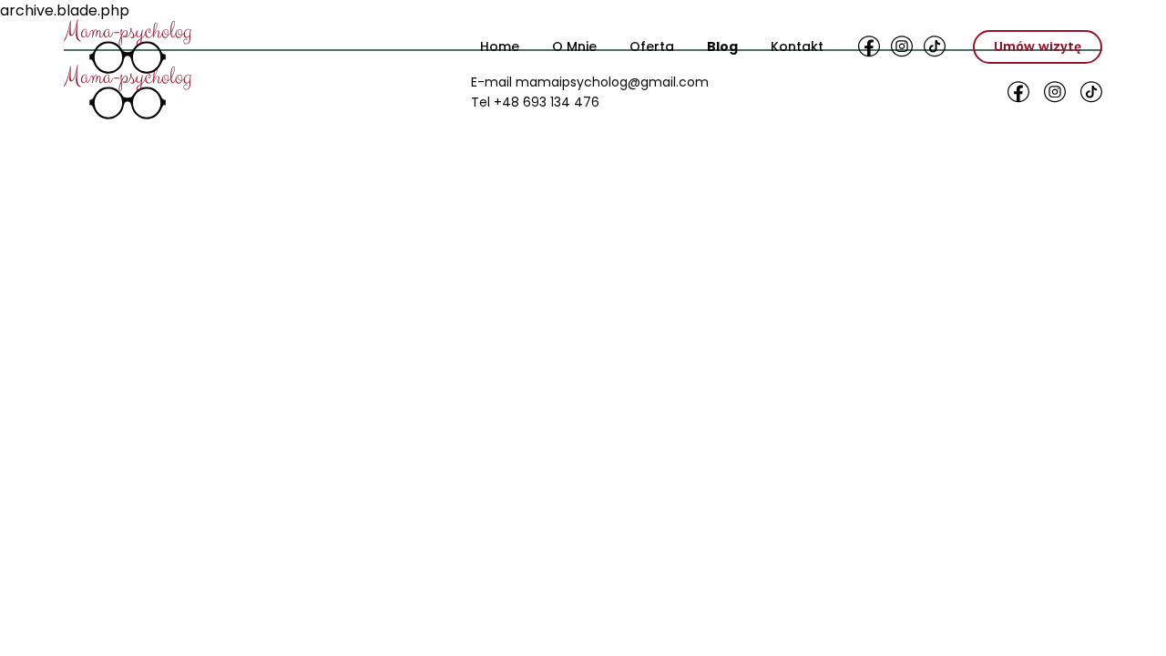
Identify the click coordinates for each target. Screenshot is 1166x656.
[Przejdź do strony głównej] (127, 46)
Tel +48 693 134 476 (535, 102)
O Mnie (574, 46)
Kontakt (797, 46)
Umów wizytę (1037, 46)
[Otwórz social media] (869, 46)
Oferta (651, 46)
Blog (722, 46)
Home (499, 46)
